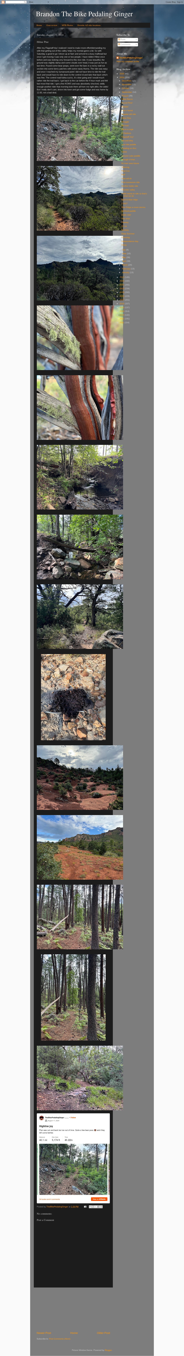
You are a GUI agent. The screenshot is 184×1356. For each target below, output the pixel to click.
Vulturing (125, 167)
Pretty (124, 245)
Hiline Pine (126, 118)
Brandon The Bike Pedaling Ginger (84, 13)
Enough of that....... (130, 160)
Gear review (51, 25)
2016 (122, 304)
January (126, 272)
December (127, 81)
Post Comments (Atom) (59, 1339)
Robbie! (124, 107)
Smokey (125, 230)
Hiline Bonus (127, 99)
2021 (122, 285)
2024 (122, 77)
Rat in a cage (127, 129)
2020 (122, 288)
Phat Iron (125, 171)
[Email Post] (85, 1207)
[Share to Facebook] (98, 1206)
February (126, 269)
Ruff (123, 175)
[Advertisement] (73, 1309)
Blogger (108, 1350)
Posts (122, 39)
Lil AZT (124, 203)
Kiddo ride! (126, 215)
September (127, 92)
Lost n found (127, 110)
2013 (122, 315)
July (124, 250)
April (124, 261)
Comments (125, 44)
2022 (122, 281)
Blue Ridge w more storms (133, 207)
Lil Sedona (126, 133)
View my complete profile (127, 61)
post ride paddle (128, 144)
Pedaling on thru (128, 148)
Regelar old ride (128, 114)
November (127, 84)
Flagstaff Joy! (127, 137)
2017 (122, 300)
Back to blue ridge (129, 200)
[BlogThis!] (93, 1206)
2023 (122, 277)
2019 (122, 292)
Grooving (125, 237)
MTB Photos (67, 25)
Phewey (125, 222)
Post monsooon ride (130, 182)
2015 (122, 307)
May (124, 257)
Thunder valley (128, 190)
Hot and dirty (127, 141)
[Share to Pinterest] (101, 1206)
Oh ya (124, 226)
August (125, 96)
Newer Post (44, 1332)
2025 (122, 74)
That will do (126, 178)
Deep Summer (128, 234)
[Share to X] (95, 1206)
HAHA (124, 152)
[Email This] (90, 1206)
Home (39, 25)
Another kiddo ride (129, 186)
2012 (122, 319)
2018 (122, 296)
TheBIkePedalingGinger (131, 58)
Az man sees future (130, 163)
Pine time (125, 219)
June (124, 253)
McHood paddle (128, 211)
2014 (122, 311)
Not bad (125, 125)
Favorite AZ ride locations (89, 25)
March (125, 265)
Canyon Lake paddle (130, 156)
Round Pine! (127, 103)
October (126, 88)
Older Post (103, 1332)
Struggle (125, 122)
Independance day (129, 241)
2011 (122, 323)
